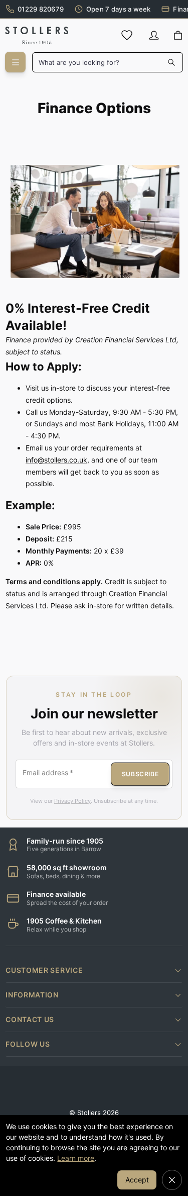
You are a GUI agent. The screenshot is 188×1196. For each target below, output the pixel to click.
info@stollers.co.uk (56, 459)
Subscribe (140, 773)
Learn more (75, 1158)
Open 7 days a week (118, 9)
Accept (137, 1179)
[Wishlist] (126, 35)
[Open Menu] (15, 62)
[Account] (153, 35)
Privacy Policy (72, 800)
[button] (94, 970)
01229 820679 (41, 9)
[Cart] (177, 36)
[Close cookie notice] (172, 1180)
